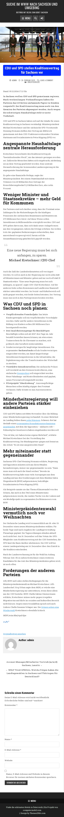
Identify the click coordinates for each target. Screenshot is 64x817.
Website (9, 760)
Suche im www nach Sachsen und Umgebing (31, 5)
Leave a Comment (46, 80)
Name (8, 739)
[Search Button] (35, 18)
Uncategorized (34, 82)
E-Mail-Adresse (13, 750)
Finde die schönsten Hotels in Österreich (24, 807)
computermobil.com (32, 810)
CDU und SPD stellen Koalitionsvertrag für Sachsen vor (32, 70)
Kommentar (11, 705)
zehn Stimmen (33, 420)
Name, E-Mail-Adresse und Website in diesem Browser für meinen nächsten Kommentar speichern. (31, 775)
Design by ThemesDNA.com (33, 813)
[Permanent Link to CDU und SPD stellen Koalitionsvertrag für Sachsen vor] (32, 45)
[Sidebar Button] (42, 18)
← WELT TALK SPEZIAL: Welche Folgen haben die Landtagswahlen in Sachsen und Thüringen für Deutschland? (32, 673)
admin (14, 80)
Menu (27, 18)
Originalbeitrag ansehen (14, 633)
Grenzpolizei (23, 373)
